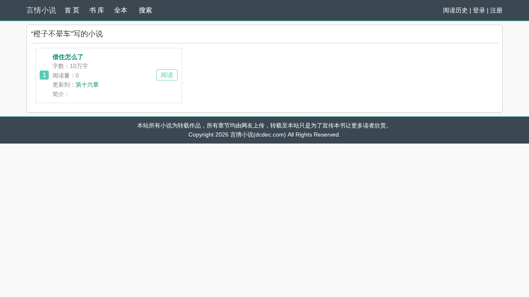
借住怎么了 (67, 56)
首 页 (71, 10)
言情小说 (41, 10)
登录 (479, 10)
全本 (120, 10)
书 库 (96, 10)
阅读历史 (455, 10)
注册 (496, 10)
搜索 (145, 10)
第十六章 (87, 84)
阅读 (167, 74)
